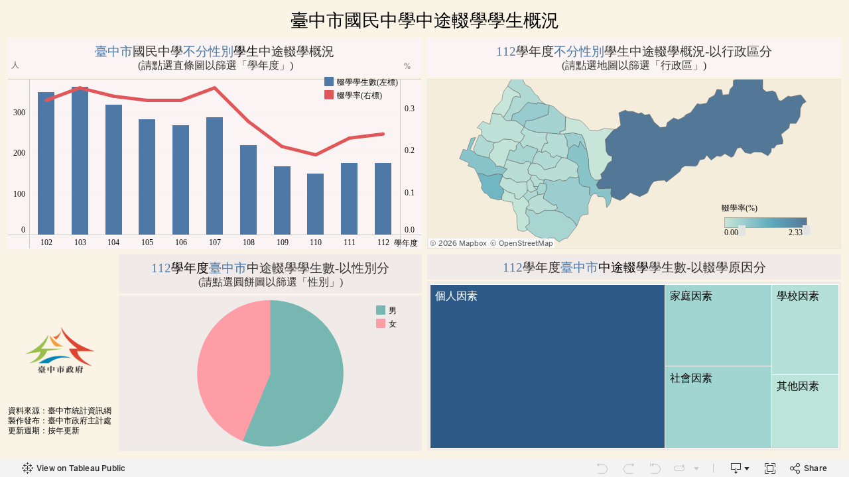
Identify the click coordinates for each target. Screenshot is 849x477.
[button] (402, 80)
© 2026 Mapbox (458, 243)
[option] (362, 81)
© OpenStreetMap (521, 243)
